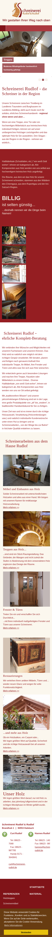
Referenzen (11, 894)
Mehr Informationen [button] (13, 925)
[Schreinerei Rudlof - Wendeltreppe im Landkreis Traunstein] (26, 528)
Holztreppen (9, 898)
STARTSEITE (37, 887)
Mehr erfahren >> (11, 507)
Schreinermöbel (10, 903)
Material (36, 894)
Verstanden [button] (26, 932)
